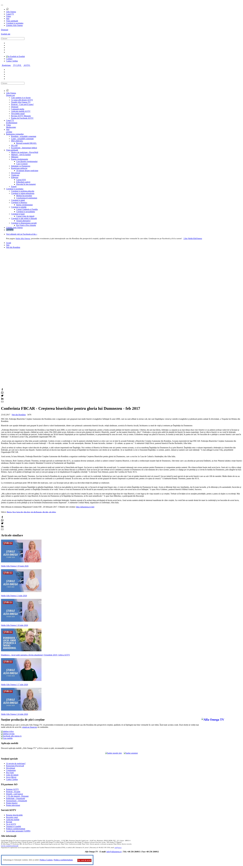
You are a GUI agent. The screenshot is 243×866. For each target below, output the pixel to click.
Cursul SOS (21, 180)
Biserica (9, 512)
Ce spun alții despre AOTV (22, 100)
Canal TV (10, 14)
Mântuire (14, 157)
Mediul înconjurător (24, 196)
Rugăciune (6, 65)
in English (20, 56)
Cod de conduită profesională (9, 845)
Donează (4, 30)
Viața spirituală (12, 21)
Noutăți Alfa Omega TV (21, 102)
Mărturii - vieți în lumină (21, 155)
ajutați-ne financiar (29, 727)
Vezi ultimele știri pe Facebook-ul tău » (21, 234)
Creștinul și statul (18, 200)
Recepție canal (12, 817)
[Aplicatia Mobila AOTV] (130, 753)
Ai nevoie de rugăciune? (16, 763)
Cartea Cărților (12, 61)
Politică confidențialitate (15, 829)
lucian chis (19, 512)
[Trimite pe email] (2, 402)
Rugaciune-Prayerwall (15, 766)
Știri (7, 18)
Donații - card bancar (14, 794)
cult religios (52, 512)
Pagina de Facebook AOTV (22, 118)
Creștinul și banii (18, 214)
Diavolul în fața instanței (26, 184)
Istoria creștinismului (24, 205)
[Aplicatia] (114, 753)
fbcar (14, 512)
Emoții (13, 186)
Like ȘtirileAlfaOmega (193, 238)
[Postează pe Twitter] (2, 396)
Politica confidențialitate (63, 860)
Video (8, 16)
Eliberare (14, 177)
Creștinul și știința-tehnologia (22, 193)
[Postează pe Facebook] (2, 390)
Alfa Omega (11, 12)
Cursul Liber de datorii (25, 216)
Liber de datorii (12, 775)
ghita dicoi (27, 512)
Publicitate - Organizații (15, 798)
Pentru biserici (11, 803)
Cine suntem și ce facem (21, 98)
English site (5, 34)
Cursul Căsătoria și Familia (27, 209)
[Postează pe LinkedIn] (2, 399)
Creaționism (11, 770)
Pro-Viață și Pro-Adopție (26, 225)
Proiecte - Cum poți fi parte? (22, 104)
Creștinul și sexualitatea (25, 212)
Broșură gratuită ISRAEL (26, 143)
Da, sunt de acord (84, 860)
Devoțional (15, 173)
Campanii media (17, 109)
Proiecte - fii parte (13, 792)
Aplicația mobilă (12, 820)
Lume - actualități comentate (22, 139)
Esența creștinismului (19, 159)
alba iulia (45, 512)
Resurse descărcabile (14, 815)
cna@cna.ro (118, 847)
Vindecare (15, 175)
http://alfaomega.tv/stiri (85, 507)
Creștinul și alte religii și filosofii (24, 218)
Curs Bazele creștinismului (26, 161)
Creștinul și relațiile (18, 207)
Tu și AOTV (11, 824)
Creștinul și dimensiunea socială (24, 223)
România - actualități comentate (23, 136)
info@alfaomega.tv (114, 852)
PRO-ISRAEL (17, 141)
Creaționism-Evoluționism (26, 198)
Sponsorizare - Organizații (16, 801)
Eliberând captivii (23, 182)
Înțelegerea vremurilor (15, 134)
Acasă (8, 243)
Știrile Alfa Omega (23, 238)
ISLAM (14, 145)
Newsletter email (18, 113)
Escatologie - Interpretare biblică (24, 148)
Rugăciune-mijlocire (19, 168)
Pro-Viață (10, 773)
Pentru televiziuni (13, 805)
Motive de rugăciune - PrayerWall (24, 152)
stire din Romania (36, 512)
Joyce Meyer (11, 777)
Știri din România (13, 247)
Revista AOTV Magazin (21, 116)
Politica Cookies (46, 860)
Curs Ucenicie (22, 164)
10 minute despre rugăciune (27, 170)
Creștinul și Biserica (19, 202)
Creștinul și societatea (14, 23)
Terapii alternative (23, 221)
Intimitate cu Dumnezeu (20, 166)
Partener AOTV (12, 789)
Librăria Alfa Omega (14, 25)
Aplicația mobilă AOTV (21, 111)
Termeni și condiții (13, 826)
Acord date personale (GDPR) (18, 831)
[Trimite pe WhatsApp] (2, 393)
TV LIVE (17, 65)
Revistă (9, 822)
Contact (9, 59)
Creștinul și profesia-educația (22, 191)
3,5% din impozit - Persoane (17, 796)
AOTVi (27, 65)
